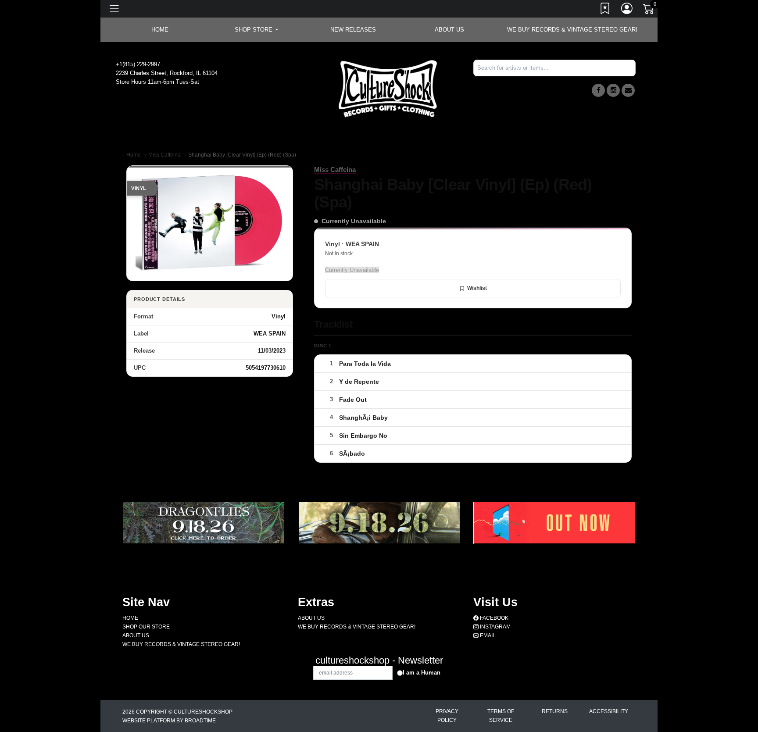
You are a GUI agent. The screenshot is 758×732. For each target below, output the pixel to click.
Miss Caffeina (164, 155)
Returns (555, 711)
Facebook (493, 618)
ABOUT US (449, 29)
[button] (256, 30)
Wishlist (477, 288)
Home (133, 155)
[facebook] (598, 90)
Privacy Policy (447, 715)
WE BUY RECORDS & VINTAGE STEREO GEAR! (572, 29)
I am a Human (421, 672)
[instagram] (613, 90)
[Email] (628, 90)
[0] (649, 10)
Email (487, 635)
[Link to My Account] (627, 10)
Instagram (495, 627)
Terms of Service (500, 715)
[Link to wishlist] (605, 10)
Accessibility (608, 711)
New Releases (353, 29)
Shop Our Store (146, 627)
